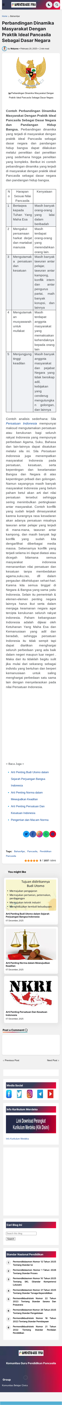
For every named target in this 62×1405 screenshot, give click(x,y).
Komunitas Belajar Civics (15, 1385)
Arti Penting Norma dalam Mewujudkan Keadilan (28, 964)
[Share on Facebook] (33, 834)
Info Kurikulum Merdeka (17, 1139)
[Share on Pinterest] (52, 834)
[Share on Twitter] (26, 834)
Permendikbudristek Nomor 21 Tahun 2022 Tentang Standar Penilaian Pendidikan (34, 1329)
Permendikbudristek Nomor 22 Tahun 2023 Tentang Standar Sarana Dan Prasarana (34, 1301)
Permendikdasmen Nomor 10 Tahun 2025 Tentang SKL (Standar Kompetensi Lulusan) (34, 1281)
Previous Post (12, 1060)
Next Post (52, 1060)
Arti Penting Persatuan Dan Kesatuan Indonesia (26, 1013)
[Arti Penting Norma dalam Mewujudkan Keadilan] (31, 944)
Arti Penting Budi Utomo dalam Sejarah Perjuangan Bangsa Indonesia (30, 779)
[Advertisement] (31, 724)
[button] (5, 4)
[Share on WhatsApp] (46, 834)
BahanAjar (15, 16)
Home (4, 16)
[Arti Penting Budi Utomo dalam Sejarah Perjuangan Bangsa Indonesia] (31, 895)
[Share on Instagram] (39, 834)
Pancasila (32, 851)
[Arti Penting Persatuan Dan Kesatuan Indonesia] (31, 993)
